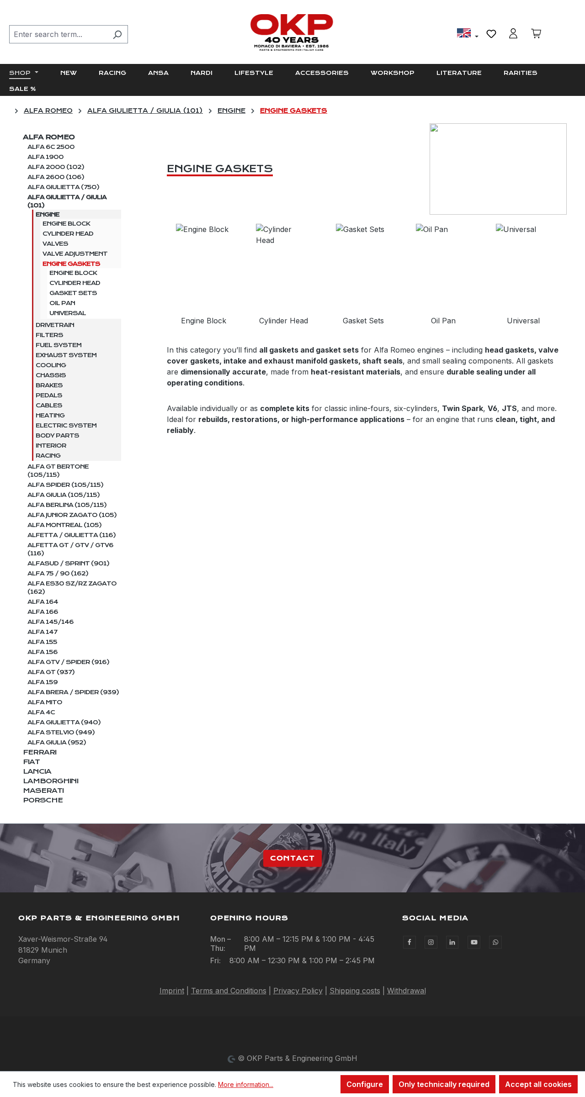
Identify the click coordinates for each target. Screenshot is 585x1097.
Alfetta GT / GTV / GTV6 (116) (70, 549)
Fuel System (58, 345)
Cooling (51, 365)
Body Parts (57, 435)
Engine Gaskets (71, 264)
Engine (47, 214)
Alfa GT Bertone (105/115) (58, 471)
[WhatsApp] (495, 942)
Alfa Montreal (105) (64, 525)
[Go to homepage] (292, 32)
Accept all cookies (538, 1084)
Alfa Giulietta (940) (64, 722)
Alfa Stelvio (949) (61, 732)
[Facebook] (409, 942)
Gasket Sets (73, 293)
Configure (364, 1084)
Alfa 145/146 (50, 622)
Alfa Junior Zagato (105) (72, 515)
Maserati (43, 790)
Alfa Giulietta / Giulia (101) (66, 201)
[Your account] (513, 33)
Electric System (66, 425)
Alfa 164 (42, 602)
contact (292, 858)
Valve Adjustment (75, 254)
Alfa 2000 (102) (55, 167)
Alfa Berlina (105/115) (66, 505)
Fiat (31, 762)
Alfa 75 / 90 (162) (57, 573)
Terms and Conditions (228, 990)
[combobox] (58, 34)
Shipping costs (355, 990)
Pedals (49, 395)
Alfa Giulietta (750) (63, 187)
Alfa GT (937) (50, 672)
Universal (67, 313)
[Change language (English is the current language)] (468, 34)
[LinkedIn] (452, 942)
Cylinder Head (68, 233)
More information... (245, 1084)
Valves (55, 244)
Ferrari (39, 752)
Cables (49, 405)
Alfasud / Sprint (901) (68, 563)
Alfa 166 (42, 612)
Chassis (51, 375)
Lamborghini (50, 781)
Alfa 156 (42, 652)
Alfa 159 (42, 682)
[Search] (117, 34)
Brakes (49, 385)
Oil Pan (62, 303)
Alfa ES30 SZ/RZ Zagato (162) (72, 588)
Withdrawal (406, 990)
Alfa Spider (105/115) (65, 485)
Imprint (172, 990)
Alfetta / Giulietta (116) (71, 535)
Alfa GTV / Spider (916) (68, 662)
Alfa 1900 (45, 157)
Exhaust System (66, 355)
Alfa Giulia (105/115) (63, 495)
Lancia (37, 771)
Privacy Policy (298, 990)
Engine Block (66, 223)
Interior (51, 445)
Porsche (43, 800)
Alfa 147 (42, 632)
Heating (50, 415)
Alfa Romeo (48, 137)
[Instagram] (431, 942)
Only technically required (444, 1084)
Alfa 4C (41, 712)
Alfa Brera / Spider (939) (73, 692)
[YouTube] (474, 942)
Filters (49, 335)
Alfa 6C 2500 (50, 147)
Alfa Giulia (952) (56, 742)
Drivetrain (55, 325)
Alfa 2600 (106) (55, 177)
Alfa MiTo (44, 702)
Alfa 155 (42, 642)
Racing (48, 455)
